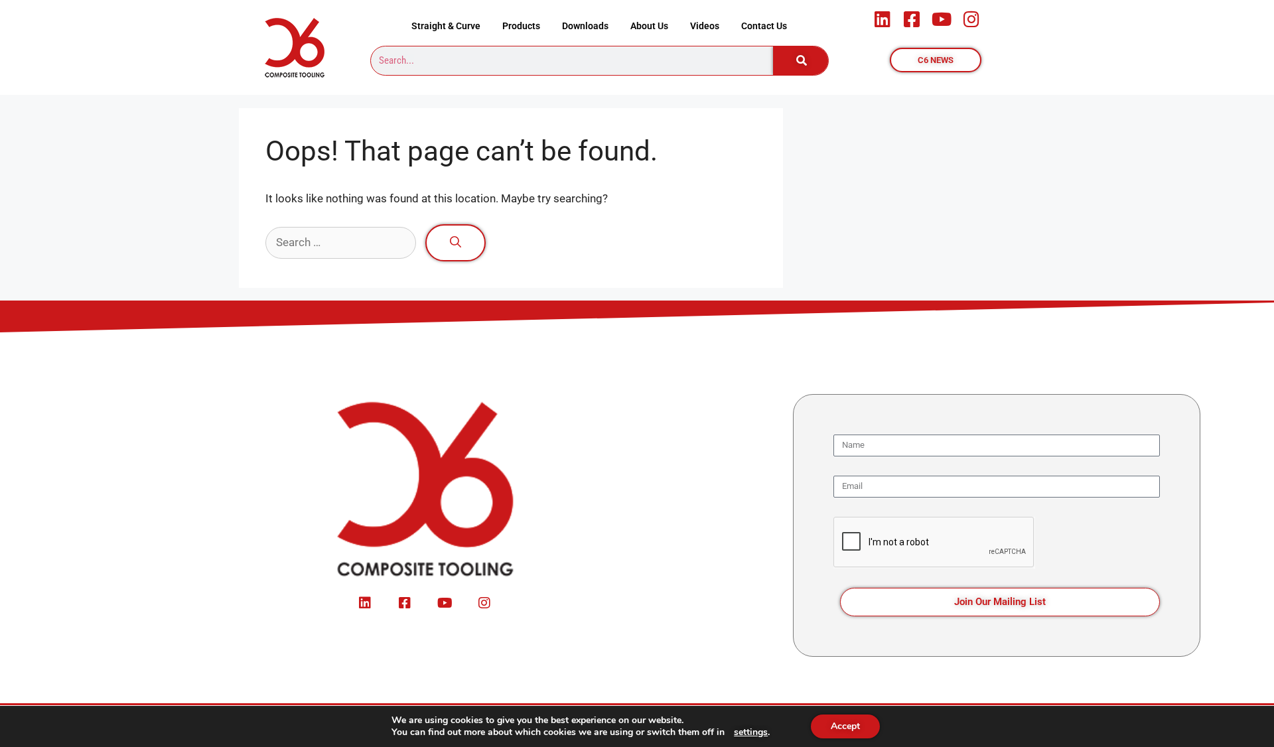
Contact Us (764, 26)
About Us (649, 26)
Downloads (585, 26)
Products (521, 26)
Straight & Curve (445, 26)
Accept (845, 726)
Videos (704, 26)
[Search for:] (342, 242)
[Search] (801, 60)
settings (751, 732)
